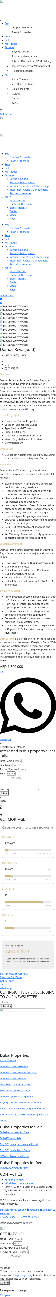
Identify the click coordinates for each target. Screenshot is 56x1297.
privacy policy (25, 1275)
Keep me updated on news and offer (23, 1271)
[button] (1, 299)
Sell (7, 40)
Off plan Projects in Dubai (14, 1156)
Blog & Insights (20, 88)
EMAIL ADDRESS (9, 1247)
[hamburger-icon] (0, 20)
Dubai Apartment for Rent (14, 1168)
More (8, 75)
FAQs (15, 103)
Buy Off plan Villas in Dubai (15, 1150)
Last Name (6, 765)
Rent (7, 36)
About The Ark (20, 79)
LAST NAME (6, 1243)
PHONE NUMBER (9, 1252)
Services (9, 47)
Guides (16, 93)
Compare (5, 1295)
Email (3, 773)
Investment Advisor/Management (31, 66)
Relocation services (23, 70)
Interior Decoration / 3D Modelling (31, 61)
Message (5, 789)
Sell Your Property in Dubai (15, 1090)
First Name (6, 761)
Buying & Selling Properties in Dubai (20, 1102)
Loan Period (8, 889)
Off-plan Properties (23, 27)
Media (15, 98)
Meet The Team (25, 84)
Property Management (25, 56)
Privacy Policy (7, 1217)
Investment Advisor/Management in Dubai (24, 1108)
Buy (7, 23)
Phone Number (8, 769)
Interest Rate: (8, 915)
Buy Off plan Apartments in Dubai (19, 1144)
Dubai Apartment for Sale (14, 1132)
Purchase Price (9, 837)
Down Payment (9, 863)
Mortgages (11, 43)
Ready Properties (21, 32)
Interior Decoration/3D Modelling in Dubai (24, 1114)
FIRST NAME (7, 1239)
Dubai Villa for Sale (10, 1138)
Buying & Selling (21, 51)
